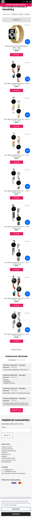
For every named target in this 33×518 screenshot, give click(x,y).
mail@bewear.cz (8, 469)
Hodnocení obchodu (17, 356)
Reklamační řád (6, 454)
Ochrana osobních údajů (9, 451)
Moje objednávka (6, 462)
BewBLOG (4, 456)
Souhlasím (16, 514)
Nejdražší (21, 14)
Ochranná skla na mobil (8, 458)
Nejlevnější (14, 14)
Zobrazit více (16, 410)
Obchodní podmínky (7, 449)
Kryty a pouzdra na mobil (9, 460)
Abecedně (27, 14)
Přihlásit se (7, 435)
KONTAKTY (4, 452)
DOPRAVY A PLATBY (7, 447)
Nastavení (16, 509)
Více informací (13, 505)
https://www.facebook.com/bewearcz (14, 473)
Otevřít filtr (16, 20)
